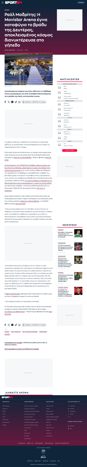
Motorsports (6, 422)
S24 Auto (48, 425)
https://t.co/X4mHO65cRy (29, 201)
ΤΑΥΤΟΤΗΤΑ (21, 443)
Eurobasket (27, 438)
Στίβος (4, 425)
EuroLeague (27, 427)
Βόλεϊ (4, 411)
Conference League (30, 419)
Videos (48, 408)
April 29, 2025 (20, 203)
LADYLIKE (53, 460)
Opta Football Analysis (52, 416)
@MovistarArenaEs (13, 294)
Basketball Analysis (51, 419)
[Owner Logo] (43, 451)
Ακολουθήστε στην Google (13, 342)
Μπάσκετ (7, 334)
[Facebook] (5, 102)
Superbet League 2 (29, 408)
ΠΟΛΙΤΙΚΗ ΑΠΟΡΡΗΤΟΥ (62, 443)
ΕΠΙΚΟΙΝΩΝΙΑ (39, 443)
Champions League (29, 414)
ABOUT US (30, 443)
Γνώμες (48, 430)
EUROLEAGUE (43, 331)
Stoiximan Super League (31, 406)
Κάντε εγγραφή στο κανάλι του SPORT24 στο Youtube (22, 349)
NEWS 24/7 (37, 460)
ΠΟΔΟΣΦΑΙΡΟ (62, 243)
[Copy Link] (16, 102)
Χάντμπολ (5, 419)
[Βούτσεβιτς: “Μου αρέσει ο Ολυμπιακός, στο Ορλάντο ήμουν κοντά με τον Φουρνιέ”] (78, 233)
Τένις (4, 414)
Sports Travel (50, 427)
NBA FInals (27, 433)
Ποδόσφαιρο (6, 406)
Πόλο (4, 416)
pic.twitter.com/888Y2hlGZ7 (15, 311)
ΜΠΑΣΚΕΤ (61, 229)
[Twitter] (9, 102)
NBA (25, 430)
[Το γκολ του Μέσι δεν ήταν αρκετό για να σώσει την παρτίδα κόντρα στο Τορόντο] (78, 246)
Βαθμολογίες (49, 411)
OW (59, 460)
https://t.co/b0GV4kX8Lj (22, 157)
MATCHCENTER (69, 79)
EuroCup (26, 435)
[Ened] (43, 457)
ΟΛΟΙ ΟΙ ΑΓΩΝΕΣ (70, 150)
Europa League (28, 416)
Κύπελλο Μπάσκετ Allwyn (31, 425)
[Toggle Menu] (2, 2)
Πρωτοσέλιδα (50, 414)
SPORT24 (30, 460)
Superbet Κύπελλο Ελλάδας (32, 411)
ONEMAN (45, 460)
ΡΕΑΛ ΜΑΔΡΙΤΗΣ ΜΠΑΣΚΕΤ (30, 331)
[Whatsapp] (19, 102)
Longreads (49, 435)
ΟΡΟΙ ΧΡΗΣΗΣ (49, 443)
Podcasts (48, 433)
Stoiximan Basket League (31, 422)
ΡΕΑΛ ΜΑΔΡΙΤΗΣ (16, 331)
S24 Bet (48, 422)
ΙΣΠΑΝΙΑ (7, 331)
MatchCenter (50, 406)
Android (72, 425)
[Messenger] (12, 102)
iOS (71, 428)
